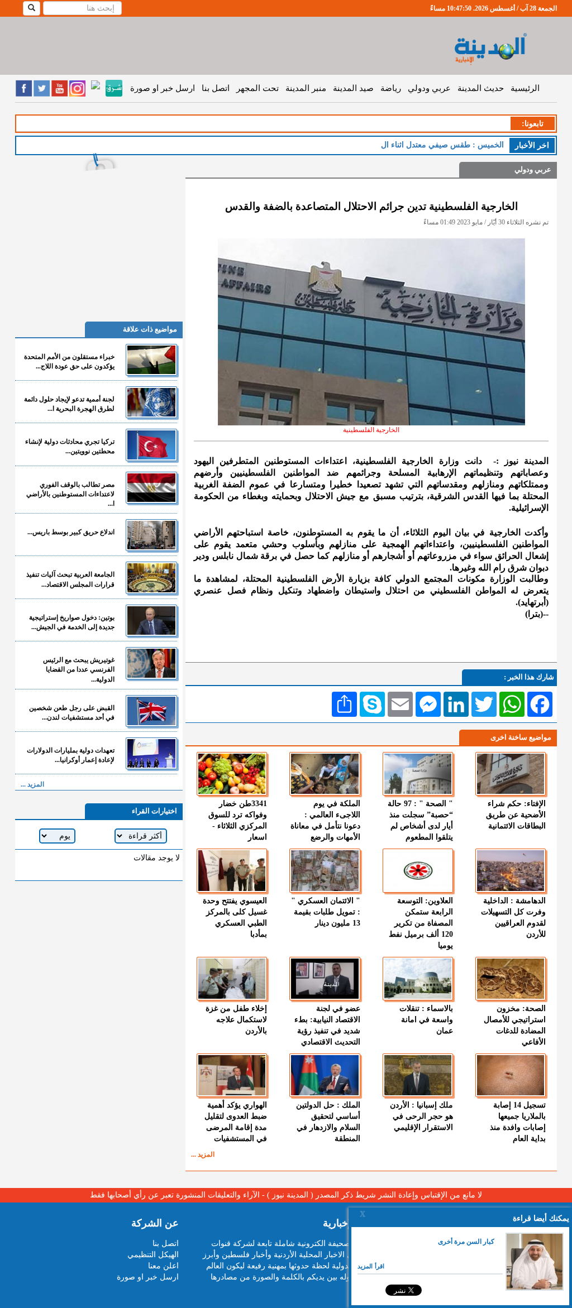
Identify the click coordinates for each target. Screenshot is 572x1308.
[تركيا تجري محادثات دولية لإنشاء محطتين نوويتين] (151, 445)
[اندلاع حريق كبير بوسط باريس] (151, 535)
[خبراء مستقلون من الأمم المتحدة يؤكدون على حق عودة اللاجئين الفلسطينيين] (151, 360)
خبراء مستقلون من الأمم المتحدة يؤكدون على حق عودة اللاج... (69, 361)
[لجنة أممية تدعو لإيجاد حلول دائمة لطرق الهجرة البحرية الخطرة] (151, 402)
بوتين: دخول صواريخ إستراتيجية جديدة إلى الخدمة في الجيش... (72, 622)
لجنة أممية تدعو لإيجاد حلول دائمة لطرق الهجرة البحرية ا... (69, 404)
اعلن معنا (163, 1266)
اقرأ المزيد (371, 1266)
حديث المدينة (480, 88)
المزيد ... (202, 1154)
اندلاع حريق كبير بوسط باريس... (71, 532)
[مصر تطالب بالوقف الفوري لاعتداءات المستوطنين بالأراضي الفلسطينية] (151, 488)
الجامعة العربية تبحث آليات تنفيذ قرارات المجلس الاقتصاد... (70, 579)
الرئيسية (525, 88)
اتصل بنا (216, 88)
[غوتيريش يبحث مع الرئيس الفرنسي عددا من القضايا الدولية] (151, 663)
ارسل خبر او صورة (162, 88)
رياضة (390, 88)
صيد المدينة (353, 88)
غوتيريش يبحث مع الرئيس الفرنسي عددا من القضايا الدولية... (79, 669)
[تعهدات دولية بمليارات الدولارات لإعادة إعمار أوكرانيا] (151, 753)
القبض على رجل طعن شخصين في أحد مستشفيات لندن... (72, 712)
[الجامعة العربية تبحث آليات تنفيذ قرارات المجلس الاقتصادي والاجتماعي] (151, 577)
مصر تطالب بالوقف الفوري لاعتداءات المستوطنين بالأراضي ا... (70, 494)
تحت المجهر (257, 88)
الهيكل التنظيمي (153, 1254)
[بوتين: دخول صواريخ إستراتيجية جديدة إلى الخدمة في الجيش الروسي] (151, 620)
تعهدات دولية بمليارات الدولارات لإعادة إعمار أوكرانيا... (71, 755)
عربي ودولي (429, 88)
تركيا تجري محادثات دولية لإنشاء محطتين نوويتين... (70, 446)
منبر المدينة (305, 88)
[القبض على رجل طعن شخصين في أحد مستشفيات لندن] (151, 711)
